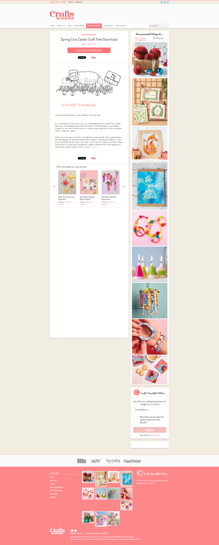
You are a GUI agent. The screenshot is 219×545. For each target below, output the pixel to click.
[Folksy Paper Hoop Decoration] (113, 493)
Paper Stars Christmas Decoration (66, 198)
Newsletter (54, 2)
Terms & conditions (92, 533)
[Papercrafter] (132, 461)
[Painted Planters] (88, 517)
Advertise (54, 494)
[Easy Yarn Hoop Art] (88, 493)
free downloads (94, 25)
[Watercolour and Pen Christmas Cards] (100, 478)
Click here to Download (89, 50)
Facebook (162, 2)
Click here (93, 147)
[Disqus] (88, 240)
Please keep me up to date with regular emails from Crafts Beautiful (152, 420)
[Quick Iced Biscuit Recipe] (113, 518)
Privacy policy (76, 533)
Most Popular (140, 38)
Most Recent (158, 38)
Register (79, 2)
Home (52, 26)
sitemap (104, 533)
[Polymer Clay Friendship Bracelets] (126, 493)
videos (52, 484)
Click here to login (155, 435)
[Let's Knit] (81, 460)
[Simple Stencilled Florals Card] (100, 518)
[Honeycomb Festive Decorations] (88, 477)
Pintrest (164, 2)
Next (123, 186)
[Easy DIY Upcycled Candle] (100, 493)
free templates (56, 491)
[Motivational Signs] (126, 478)
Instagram (167, 2)
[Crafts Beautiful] (57, 531)
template (88, 44)
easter (94, 44)
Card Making (79, 26)
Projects (61, 26)
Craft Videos (120, 26)
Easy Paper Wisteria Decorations (109, 198)
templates (108, 26)
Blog (69, 26)
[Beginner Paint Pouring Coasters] (126, 505)
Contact (63, 2)
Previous (54, 186)
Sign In (70, 2)
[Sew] (96, 461)
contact (53, 497)
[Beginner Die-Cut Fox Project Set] (113, 477)
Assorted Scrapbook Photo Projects (87, 198)
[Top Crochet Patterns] (112, 461)
